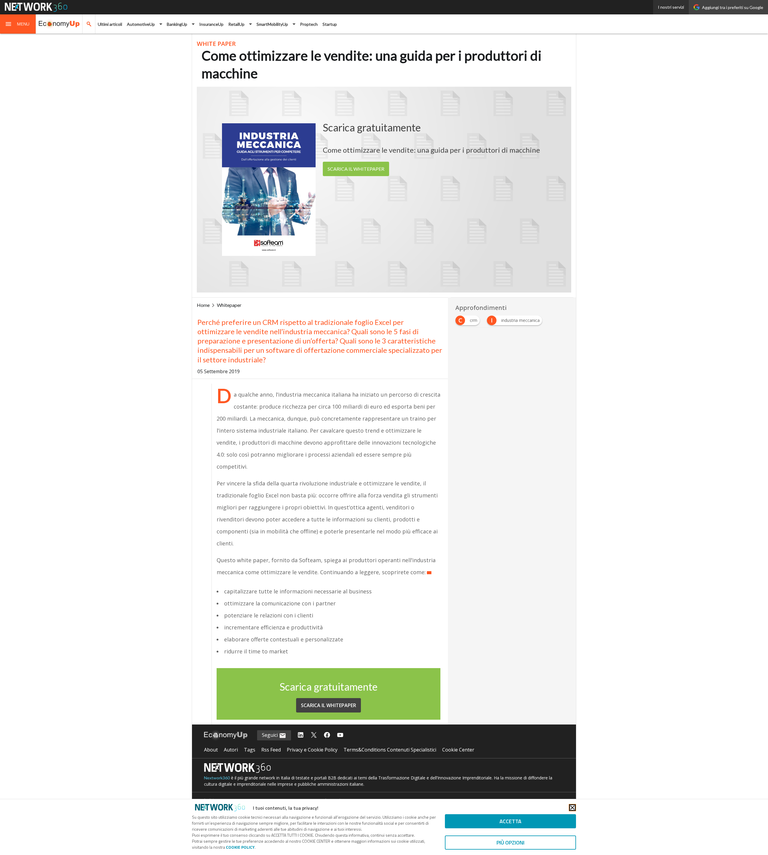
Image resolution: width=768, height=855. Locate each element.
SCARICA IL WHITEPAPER (356, 169)
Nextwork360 (217, 777)
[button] (18, 24)
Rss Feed (271, 749)
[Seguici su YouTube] (340, 735)
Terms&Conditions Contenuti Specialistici (390, 749)
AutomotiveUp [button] (141, 24)
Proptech (309, 24)
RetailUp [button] (236, 24)
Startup (329, 24)
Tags (249, 749)
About (211, 749)
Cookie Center (458, 749)
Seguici (270, 735)
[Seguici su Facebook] (327, 735)
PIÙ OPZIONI (510, 842)
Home (203, 305)
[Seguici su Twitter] (313, 735)
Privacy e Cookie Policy (312, 749)
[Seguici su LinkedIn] (300, 735)
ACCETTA (510, 821)
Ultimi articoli (110, 24)
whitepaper (229, 305)
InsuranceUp (211, 24)
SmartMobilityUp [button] (272, 24)
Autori (231, 749)
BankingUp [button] (177, 24)
